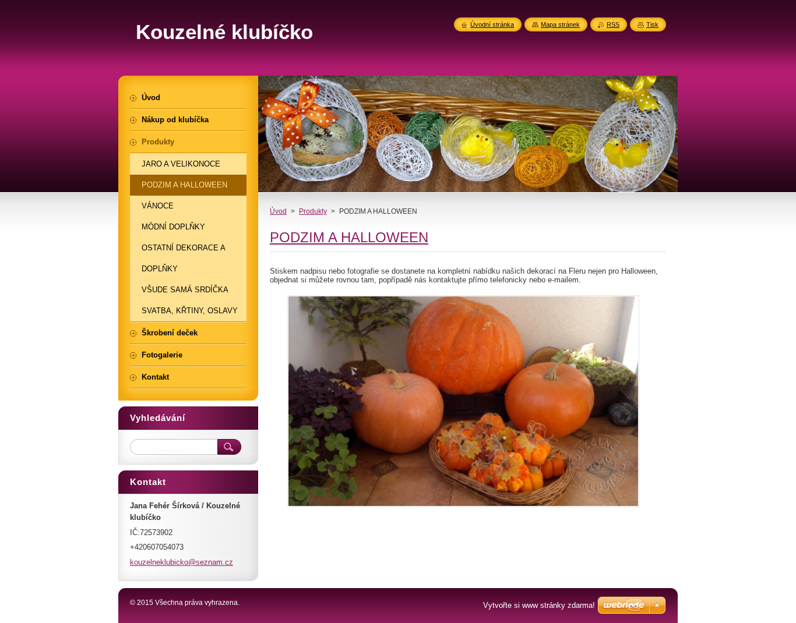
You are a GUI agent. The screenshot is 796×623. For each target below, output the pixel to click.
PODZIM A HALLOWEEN (349, 237)
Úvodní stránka (492, 24)
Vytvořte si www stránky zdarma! (539, 605)
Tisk (652, 24)
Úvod (278, 211)
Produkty (313, 211)
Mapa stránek (560, 24)
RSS (613, 24)
